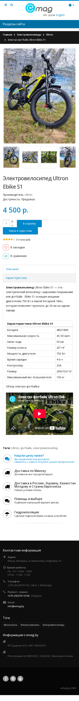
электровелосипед (45, 448)
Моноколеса (10, 624)
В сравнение (18, 256)
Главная (7, 34)
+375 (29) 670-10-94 (18, 595)
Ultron (49, 34)
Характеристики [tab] (16, 278)
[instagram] (13, 679)
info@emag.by (16, 606)
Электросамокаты (30, 624)
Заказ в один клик (20, 231)
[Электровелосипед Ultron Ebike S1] (39, 95)
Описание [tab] (12, 269)
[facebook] (6, 679)
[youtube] (20, 679)
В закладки (17, 247)
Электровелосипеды (29, 34)
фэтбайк (26, 448)
